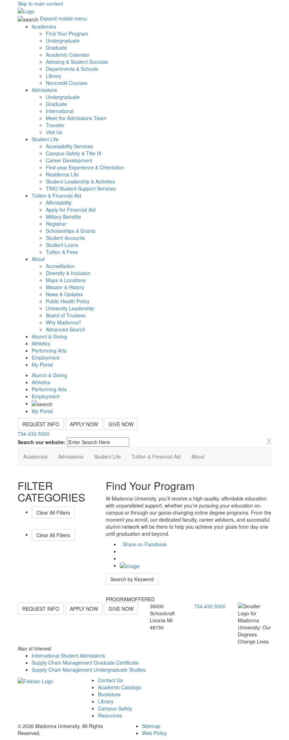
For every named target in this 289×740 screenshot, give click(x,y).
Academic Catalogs (119, 687)
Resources (110, 715)
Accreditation (60, 265)
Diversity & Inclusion (68, 272)
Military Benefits (63, 216)
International (60, 110)
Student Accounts (65, 237)
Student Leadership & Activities (80, 181)
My (42, 364)
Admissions (44, 89)
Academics (44, 26)
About (38, 258)
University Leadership (70, 308)
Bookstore (109, 694)
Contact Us (110, 680)
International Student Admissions (68, 655)
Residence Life (62, 174)
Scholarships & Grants (71, 230)
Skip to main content (40, 3)
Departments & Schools (72, 68)
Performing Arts (49, 350)
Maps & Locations (66, 280)
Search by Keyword (132, 579)
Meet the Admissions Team (76, 118)
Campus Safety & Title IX (74, 153)
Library (53, 75)
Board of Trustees (66, 315)
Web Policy (154, 732)
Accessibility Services (69, 146)
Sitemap (151, 725)
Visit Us (54, 132)
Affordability (59, 202)
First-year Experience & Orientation (85, 167)
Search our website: (42, 442)
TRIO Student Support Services (81, 188)
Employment (46, 357)
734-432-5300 (33, 433)
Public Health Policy (68, 301)
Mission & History (65, 287)
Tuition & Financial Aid (56, 195)
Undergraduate (63, 40)
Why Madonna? (63, 322)
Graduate (56, 47)
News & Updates (64, 294)
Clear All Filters (53, 512)
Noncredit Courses (66, 82)
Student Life (45, 139)
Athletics (41, 343)
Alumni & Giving (49, 336)
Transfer (55, 125)
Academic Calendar (68, 54)
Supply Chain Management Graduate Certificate (85, 662)
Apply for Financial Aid (71, 209)
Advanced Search (65, 329)
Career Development (69, 160)
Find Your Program (67, 33)
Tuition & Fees (62, 251)
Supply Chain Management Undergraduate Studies (89, 669)
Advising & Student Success (77, 61)
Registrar (56, 223)
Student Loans (62, 244)
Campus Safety (115, 708)
